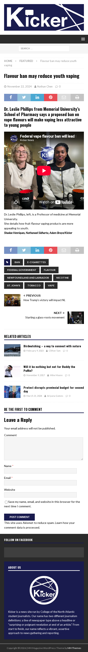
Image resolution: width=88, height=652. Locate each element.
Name (8, 466)
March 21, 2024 (34, 395)
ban (17, 262)
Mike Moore (56, 375)
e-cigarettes (36, 262)
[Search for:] (44, 48)
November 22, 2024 (19, 86)
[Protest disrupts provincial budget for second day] (12, 392)
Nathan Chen (45, 86)
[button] (82, 39)
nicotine (62, 277)
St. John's (13, 285)
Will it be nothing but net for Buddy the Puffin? (49, 368)
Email (7, 477)
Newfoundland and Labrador (28, 277)
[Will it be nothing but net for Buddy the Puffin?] (12, 371)
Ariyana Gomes (55, 395)
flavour (49, 269)
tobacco (34, 285)
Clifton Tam (55, 350)
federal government (21, 269)
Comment (10, 435)
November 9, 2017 (35, 375)
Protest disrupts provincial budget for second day (54, 389)
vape (51, 285)
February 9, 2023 (35, 350)
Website (9, 489)
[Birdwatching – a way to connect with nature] (12, 350)
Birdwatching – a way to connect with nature (52, 346)
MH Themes (74, 648)
